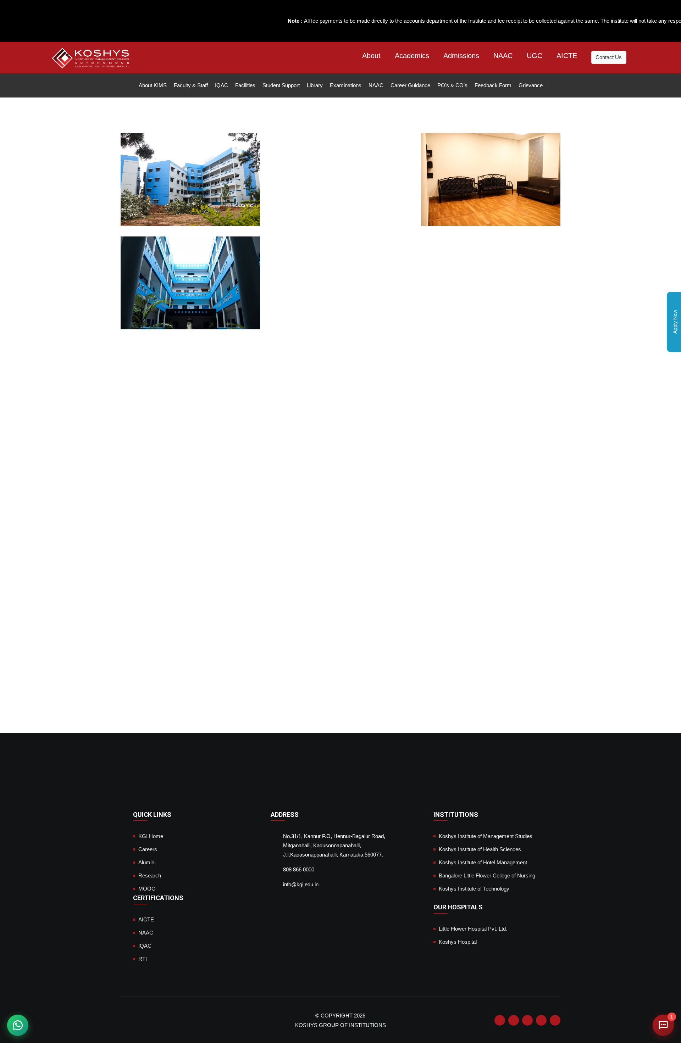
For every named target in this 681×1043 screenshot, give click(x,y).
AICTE (567, 56)
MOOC (146, 889)
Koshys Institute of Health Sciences (480, 849)
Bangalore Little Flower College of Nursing (487, 875)
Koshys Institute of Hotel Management (483, 862)
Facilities (245, 85)
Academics (412, 56)
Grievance (531, 85)
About (371, 56)
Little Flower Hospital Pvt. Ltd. (473, 929)
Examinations (345, 85)
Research (149, 875)
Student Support (281, 85)
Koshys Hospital (458, 942)
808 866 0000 (298, 869)
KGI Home (150, 836)
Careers (147, 849)
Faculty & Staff (191, 85)
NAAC (503, 56)
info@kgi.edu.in (301, 884)
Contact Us (609, 57)
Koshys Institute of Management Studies (485, 836)
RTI (142, 959)
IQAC (221, 85)
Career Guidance (410, 85)
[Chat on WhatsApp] (17, 1025)
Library (315, 85)
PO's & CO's (452, 85)
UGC (534, 56)
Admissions (461, 56)
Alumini (146, 862)
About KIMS (153, 85)
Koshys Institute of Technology (474, 889)
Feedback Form (493, 85)
